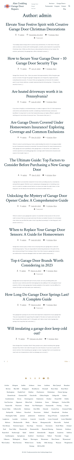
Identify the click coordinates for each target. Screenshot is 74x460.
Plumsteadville (34, 429)
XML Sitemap (48, 443)
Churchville (33, 395)
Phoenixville (23, 429)
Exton (47, 402)
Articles (52, 35)
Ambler (23, 385)
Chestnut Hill (22, 395)
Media (27, 422)
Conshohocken (9, 399)
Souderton (60, 433)
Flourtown (18, 406)
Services (51, 3)
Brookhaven (35, 389)
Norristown (49, 426)
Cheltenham (51, 392)
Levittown (24, 419)
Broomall (45, 389)
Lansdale (15, 419)
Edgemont (19, 402)
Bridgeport (25, 389)
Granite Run (55, 409)
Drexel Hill (58, 399)
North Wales (59, 426)
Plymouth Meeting (47, 429)
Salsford (31, 433)
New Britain (6, 426)
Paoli (4, 429)
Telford (49, 436)
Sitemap (31, 446)
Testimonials (49, 6)
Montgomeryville (45, 422)
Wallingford (16, 439)
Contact (63, 6)
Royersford (5, 433)
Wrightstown (68, 443)
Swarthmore (40, 436)
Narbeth (66, 422)
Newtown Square (18, 426)
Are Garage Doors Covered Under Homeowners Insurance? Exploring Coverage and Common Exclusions (37, 127)
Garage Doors (61, 3)
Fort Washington (37, 406)
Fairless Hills (65, 402)
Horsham (65, 412)
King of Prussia (52, 416)
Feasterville (8, 406)
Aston (39, 385)
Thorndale (58, 436)
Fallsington (55, 402)
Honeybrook (55, 412)
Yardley (39, 443)
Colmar (64, 395)
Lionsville (42, 419)
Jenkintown (31, 416)
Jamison (22, 416)
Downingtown (28, 399)
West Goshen (6, 443)
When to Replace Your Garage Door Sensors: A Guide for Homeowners (37, 232)
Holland (46, 412)
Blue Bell (16, 389)
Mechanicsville (17, 422)
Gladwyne (27, 409)
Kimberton (41, 416)
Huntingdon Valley (11, 416)
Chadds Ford (21, 392)
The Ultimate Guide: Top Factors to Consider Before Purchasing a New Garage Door (37, 164)
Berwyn (8, 389)
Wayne (25, 439)
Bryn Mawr (64, 389)
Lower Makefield (66, 419)
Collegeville (55, 395)
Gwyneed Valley (67, 409)
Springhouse (21, 436)
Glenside (45, 409)
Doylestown (39, 399)
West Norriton (17, 443)
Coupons (57, 6)
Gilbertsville (17, 409)
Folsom (27, 406)
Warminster (44, 439)
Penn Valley (12, 429)
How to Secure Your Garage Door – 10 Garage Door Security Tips (37, 61)
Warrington (34, 439)
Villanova (6, 439)
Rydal (24, 433)
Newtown (39, 426)
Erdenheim (38, 402)
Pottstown (59, 429)
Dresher (49, 399)
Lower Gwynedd (53, 419)
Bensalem (67, 385)
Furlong (59, 406)
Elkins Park (28, 402)
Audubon (47, 385)
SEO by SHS (41, 446)
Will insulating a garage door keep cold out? (37, 331)
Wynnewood (66, 439)
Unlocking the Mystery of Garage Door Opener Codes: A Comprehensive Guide (37, 198)
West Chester (55, 439)
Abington (15, 385)
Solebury (69, 433)
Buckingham (10, 392)
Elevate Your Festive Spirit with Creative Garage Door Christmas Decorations (37, 27)
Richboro (68, 429)
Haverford (27, 412)
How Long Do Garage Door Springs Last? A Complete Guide (37, 297)
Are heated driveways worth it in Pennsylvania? (37, 94)
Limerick (33, 419)
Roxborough (15, 433)
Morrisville (57, 422)
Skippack (51, 433)
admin (22, 35)
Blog (64, 9)
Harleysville (9, 412)
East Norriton (9, 402)
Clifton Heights (44, 395)
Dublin (67, 399)
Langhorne (6, 419)
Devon (19, 399)
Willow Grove (29, 443)
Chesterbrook (11, 395)
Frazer (67, 406)
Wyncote (58, 443)
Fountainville (49, 406)
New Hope (30, 426)
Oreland (69, 426)
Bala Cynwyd (57, 385)
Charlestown (40, 392)
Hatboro (18, 412)
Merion (35, 422)
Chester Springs (62, 392)
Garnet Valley (6, 409)
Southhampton (9, 436)
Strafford (30, 436)
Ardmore (31, 385)
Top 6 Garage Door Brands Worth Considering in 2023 (37, 263)
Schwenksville (41, 433)
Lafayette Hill (64, 416)
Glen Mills (36, 409)
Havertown (37, 412)
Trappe (66, 436)
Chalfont (30, 392)
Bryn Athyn (54, 389)
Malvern (7, 422)
